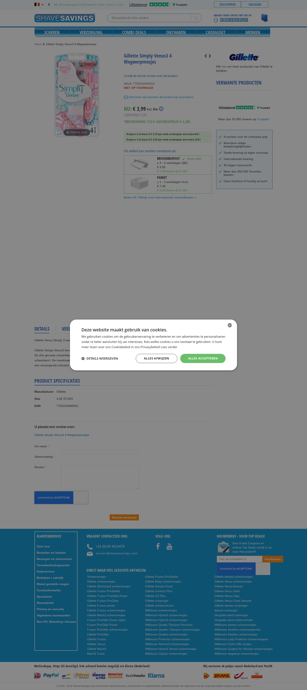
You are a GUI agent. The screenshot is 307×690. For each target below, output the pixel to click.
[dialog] (153, 344)
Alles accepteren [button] (203, 358)
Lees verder (169, 347)
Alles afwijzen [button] (156, 358)
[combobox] (230, 325)
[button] (99, 358)
